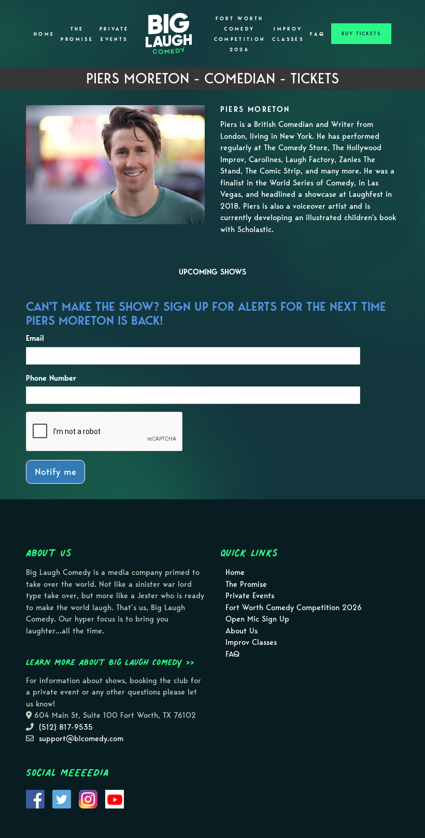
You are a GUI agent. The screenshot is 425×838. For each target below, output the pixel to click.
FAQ (317, 34)
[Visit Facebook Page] (35, 798)
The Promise (77, 34)
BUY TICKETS (361, 34)
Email (35, 338)
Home (44, 34)
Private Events (114, 34)
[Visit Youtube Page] (114, 798)
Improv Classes (288, 34)
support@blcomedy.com (81, 738)
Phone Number (51, 378)
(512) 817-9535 (66, 727)
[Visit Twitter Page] (61, 798)
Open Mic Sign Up (257, 619)
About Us (241, 630)
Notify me (55, 471)
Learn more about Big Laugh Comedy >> (110, 662)
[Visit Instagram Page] (88, 798)
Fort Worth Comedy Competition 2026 (239, 34)
